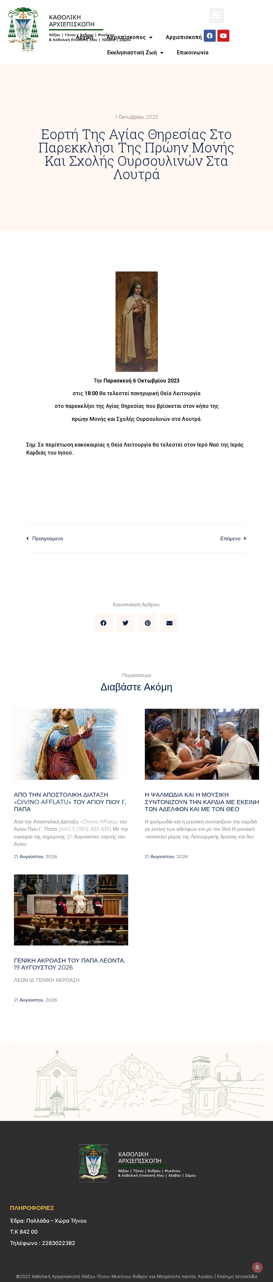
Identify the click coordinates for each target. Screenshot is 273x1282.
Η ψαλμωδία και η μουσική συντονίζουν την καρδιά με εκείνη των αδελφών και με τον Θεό (202, 802)
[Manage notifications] (257, 1267)
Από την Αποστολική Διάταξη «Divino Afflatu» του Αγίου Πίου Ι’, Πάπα (70, 802)
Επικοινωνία (192, 52)
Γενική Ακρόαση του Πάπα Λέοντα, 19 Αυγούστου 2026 (69, 964)
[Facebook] (210, 36)
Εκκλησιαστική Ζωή (132, 52)
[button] (216, 15)
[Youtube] (223, 36)
